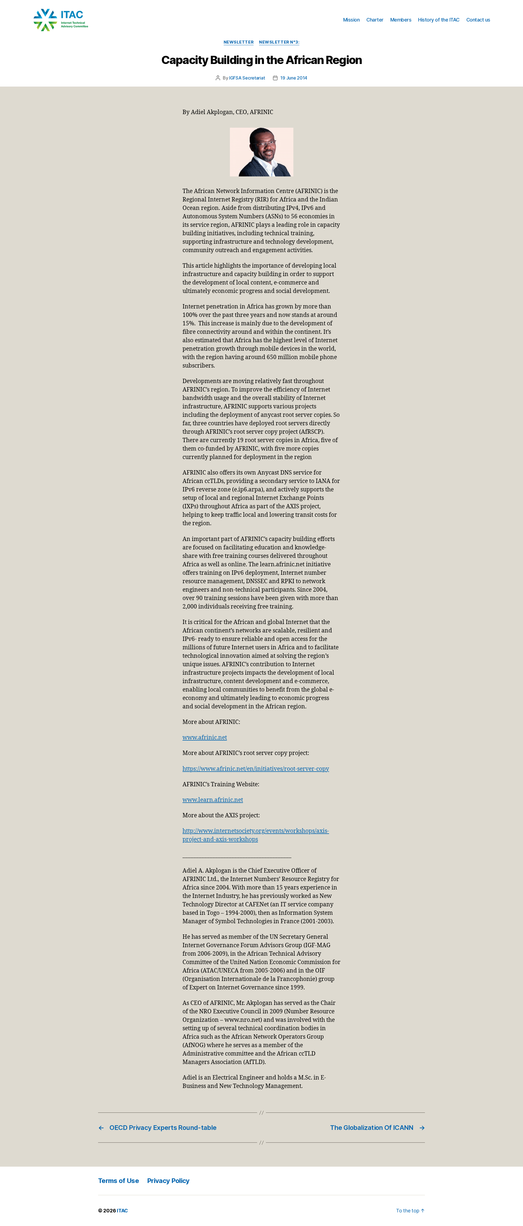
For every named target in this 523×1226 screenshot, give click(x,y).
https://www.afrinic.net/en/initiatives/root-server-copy (256, 769)
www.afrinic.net (205, 737)
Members (401, 20)
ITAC (122, 1210)
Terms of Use (118, 1181)
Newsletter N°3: (279, 42)
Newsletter (239, 42)
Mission (351, 20)
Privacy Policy (168, 1181)
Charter (375, 20)
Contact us (478, 20)
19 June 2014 (293, 78)
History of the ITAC (439, 20)
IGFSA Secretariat (247, 78)
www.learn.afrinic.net (213, 800)
